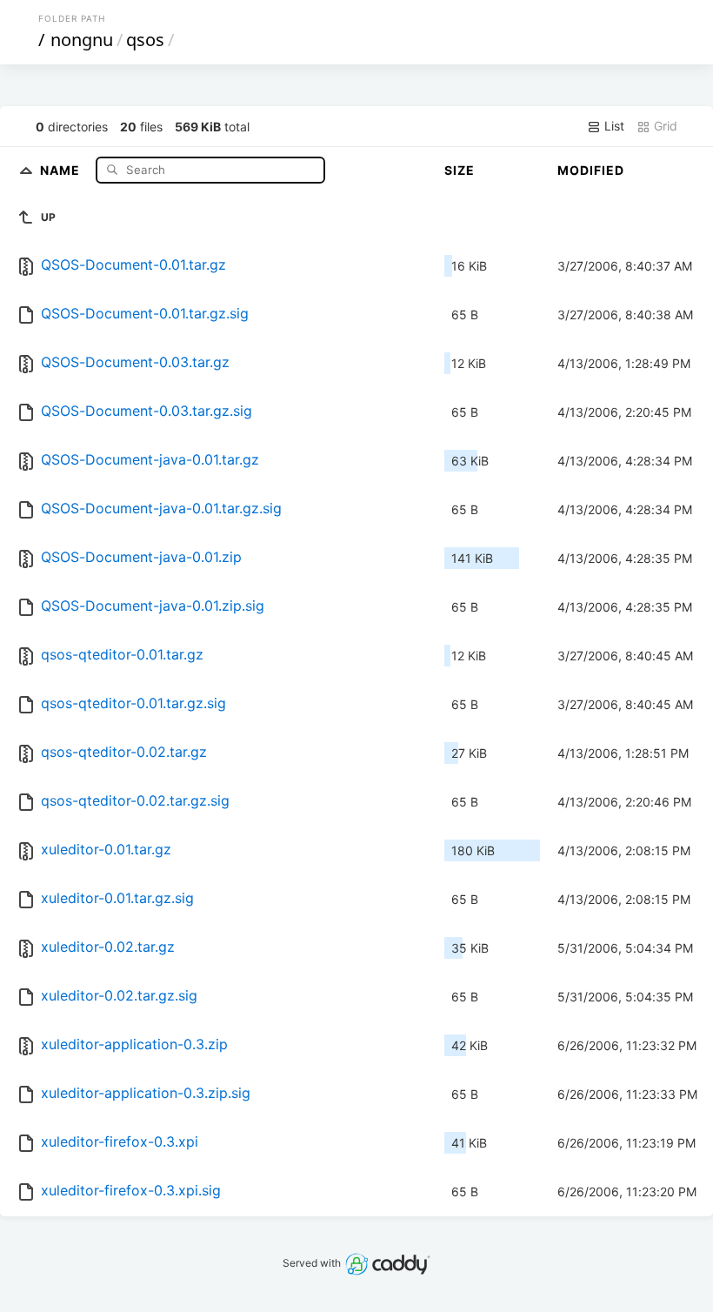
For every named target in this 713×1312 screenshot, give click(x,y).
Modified (590, 170)
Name (61, 169)
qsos (145, 39)
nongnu (81, 39)
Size (459, 170)
